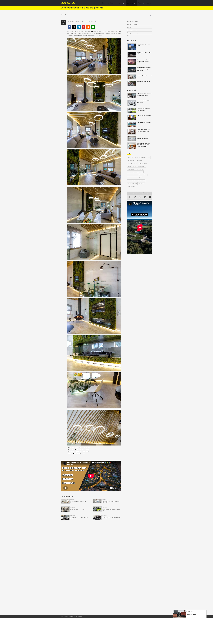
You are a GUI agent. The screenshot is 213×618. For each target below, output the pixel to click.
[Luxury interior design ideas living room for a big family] (132, 133)
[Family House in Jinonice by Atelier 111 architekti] (132, 85)
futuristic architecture (132, 175)
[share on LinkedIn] (79, 27)
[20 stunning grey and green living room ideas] (97, 510)
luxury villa (130, 177)
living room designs (74, 21)
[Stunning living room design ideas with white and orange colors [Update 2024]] (132, 148)
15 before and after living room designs (78, 449)
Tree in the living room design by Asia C (78, 451)
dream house (140, 172)
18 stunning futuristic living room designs (79, 447)
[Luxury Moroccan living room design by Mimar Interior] (97, 502)
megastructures (138, 177)
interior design (139, 160)
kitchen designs (141, 166)
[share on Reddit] (88, 27)
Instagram (134, 197)
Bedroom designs (132, 24)
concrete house (131, 172)
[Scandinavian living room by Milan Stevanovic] (65, 502)
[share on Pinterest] (83, 27)
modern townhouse (132, 183)
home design (131, 160)
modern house (141, 180)
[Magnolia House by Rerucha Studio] (132, 49)
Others (129, 35)
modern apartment (132, 180)
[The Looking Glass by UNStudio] (132, 78)
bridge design (131, 169)
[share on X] (74, 27)
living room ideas (83, 21)
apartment (137, 157)
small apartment (131, 186)
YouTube (149, 197)
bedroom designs (143, 163)
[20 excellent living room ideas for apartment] (132, 126)
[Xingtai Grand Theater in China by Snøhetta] (132, 56)
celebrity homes (139, 169)
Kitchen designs (132, 30)
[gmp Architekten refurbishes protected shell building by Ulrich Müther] (132, 71)
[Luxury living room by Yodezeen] (65, 511)
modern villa (141, 183)
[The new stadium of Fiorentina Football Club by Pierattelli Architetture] (132, 64)
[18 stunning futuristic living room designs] (132, 105)
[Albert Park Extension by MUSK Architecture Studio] (179, 617)
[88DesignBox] (71, 3)
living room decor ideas (92, 21)
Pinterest (144, 197)
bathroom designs (132, 166)
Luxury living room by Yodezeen (77, 509)
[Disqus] (91, 547)
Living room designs (133, 33)
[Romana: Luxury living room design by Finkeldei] (97, 519)
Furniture (130, 27)
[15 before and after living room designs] (132, 119)
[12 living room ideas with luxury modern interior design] (65, 519)
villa (149, 157)
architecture (130, 157)
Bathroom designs (132, 21)
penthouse (143, 157)
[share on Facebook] (69, 27)
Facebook (129, 197)
